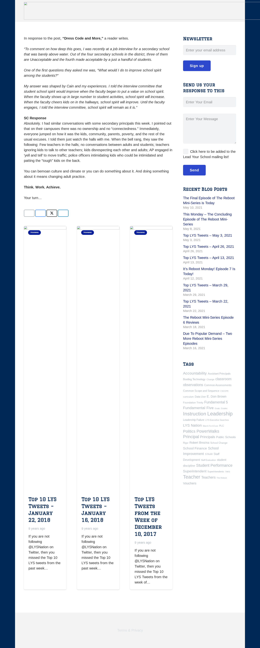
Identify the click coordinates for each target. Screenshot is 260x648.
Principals (207, 437)
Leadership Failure (193, 419)
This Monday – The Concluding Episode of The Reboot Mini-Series (207, 219)
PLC (221, 425)
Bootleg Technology (194, 379)
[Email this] (29, 213)
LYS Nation (192, 425)
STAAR (209, 454)
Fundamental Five (198, 408)
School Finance (195, 448)
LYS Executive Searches (217, 420)
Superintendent (194, 471)
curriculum (188, 396)
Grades (224, 408)
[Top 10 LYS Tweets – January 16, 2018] (98, 359)
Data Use (200, 396)
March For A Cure (210, 426)
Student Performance (214, 465)
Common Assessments (218, 385)
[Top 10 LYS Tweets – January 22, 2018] (45, 359)
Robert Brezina (199, 442)
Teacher (191, 477)
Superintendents (215, 471)
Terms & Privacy (130, 630)
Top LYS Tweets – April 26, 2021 (208, 246)
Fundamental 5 (216, 402)
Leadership (220, 414)
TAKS (227, 472)
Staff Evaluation (208, 460)
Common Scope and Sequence (201, 390)
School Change (218, 442)
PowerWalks (208, 431)
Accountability (195, 373)
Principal (191, 436)
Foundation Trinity (193, 402)
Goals (217, 408)
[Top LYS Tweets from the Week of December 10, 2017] (151, 359)
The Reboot (222, 478)
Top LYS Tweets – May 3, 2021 (207, 235)
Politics (189, 431)
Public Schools (226, 437)
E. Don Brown (216, 396)
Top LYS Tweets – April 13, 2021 (208, 258)
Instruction (194, 414)
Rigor (185, 443)
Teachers (208, 477)
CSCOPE (224, 391)
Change (210, 379)
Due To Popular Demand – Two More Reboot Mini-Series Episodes (207, 338)
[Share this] (40, 213)
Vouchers (189, 483)
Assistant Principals (219, 373)
